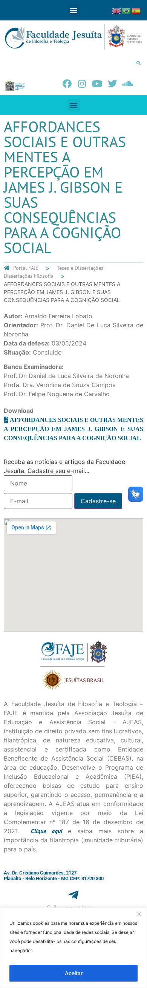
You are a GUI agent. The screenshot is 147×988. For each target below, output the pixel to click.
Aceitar (74, 973)
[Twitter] (112, 83)
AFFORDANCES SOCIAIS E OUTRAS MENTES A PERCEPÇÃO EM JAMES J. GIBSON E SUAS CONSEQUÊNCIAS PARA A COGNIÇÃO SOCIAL (73, 429)
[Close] (139, 913)
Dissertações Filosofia (29, 275)
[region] (73, 947)
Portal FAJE (25, 268)
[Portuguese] (127, 10)
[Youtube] (97, 83)
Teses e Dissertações (80, 268)
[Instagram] (82, 83)
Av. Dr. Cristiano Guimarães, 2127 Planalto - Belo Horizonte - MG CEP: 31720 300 (54, 876)
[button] (73, 10)
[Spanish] (136, 10)
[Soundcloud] (127, 83)
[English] (117, 10)
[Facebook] (67, 83)
